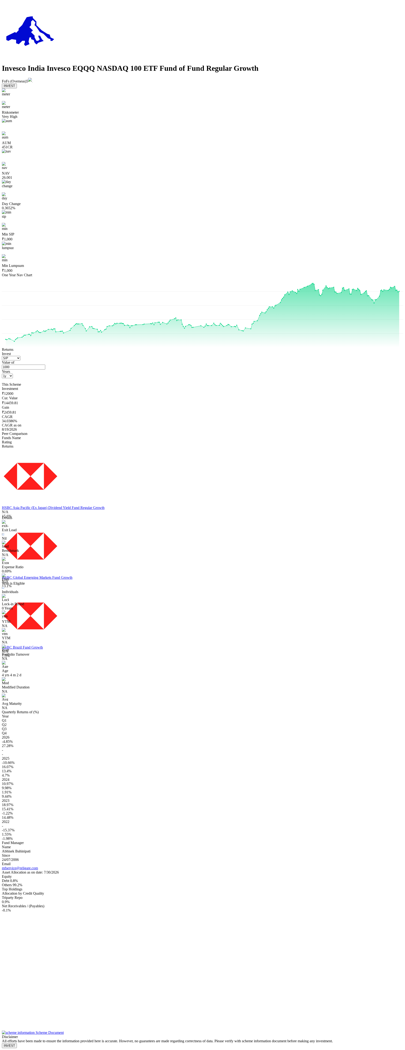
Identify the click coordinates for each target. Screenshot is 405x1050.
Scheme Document (49, 1033)
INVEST (9, 86)
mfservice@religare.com (20, 868)
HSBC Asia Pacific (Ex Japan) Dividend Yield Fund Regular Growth (53, 508)
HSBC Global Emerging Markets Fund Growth (37, 577)
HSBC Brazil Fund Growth (22, 647)
